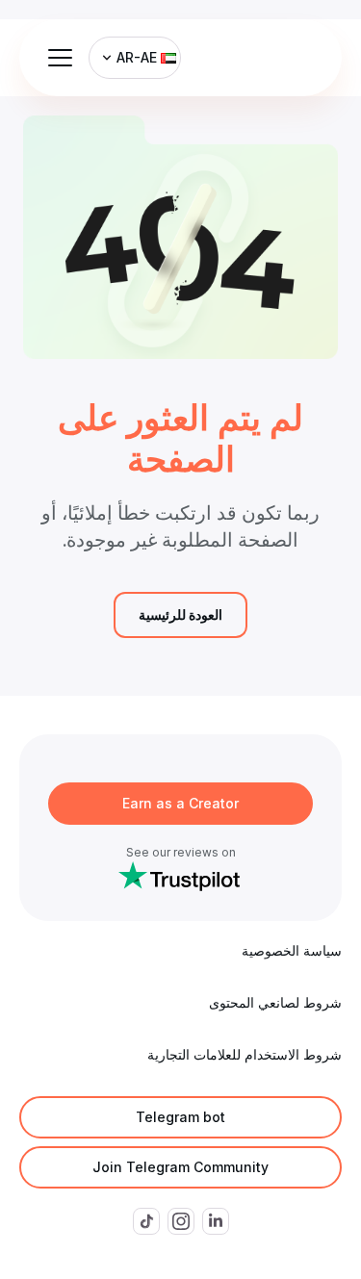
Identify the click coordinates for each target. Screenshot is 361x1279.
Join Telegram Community (180, 1167)
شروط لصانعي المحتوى (275, 1002)
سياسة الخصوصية (292, 950)
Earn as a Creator (180, 803)
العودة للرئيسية (180, 614)
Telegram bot (180, 1117)
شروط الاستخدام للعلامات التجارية (244, 1054)
